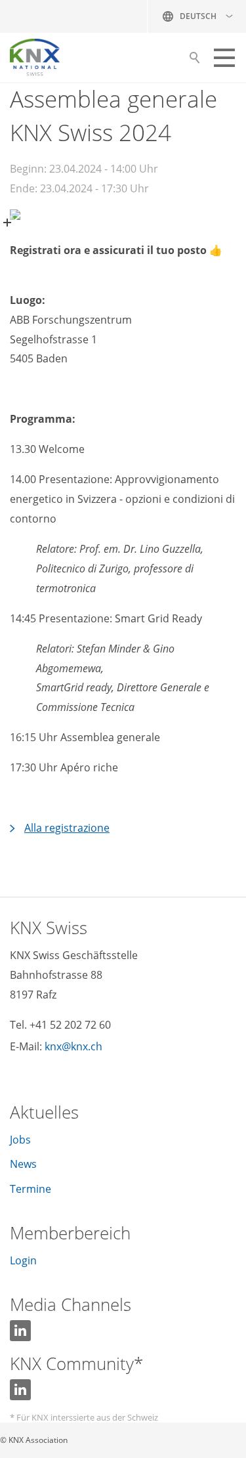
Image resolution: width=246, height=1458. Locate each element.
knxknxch (73, 1046)
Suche (194, 61)
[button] (224, 58)
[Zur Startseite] (35, 58)
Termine (30, 1189)
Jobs (20, 1139)
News (23, 1164)
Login (23, 1260)
